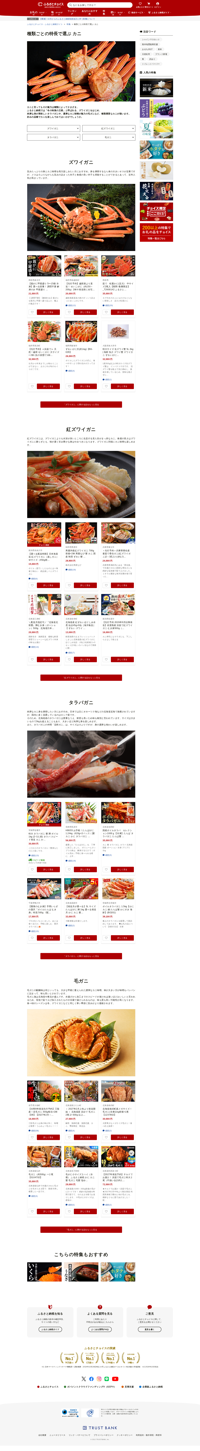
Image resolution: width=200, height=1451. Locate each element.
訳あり (152, 59)
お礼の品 (37, 13)
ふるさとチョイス (50, 1387)
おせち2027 (147, 49)
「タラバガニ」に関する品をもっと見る (81, 956)
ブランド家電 (161, 54)
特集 (104, 12)
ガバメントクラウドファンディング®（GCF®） (91, 1387)
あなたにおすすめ (90, 12)
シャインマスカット (151, 39)
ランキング (72, 12)
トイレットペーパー (151, 64)
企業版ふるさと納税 (152, 1387)
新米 (160, 49)
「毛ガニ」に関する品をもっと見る (81, 1230)
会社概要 (42, 1435)
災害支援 (129, 1387)
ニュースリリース (57, 1435)
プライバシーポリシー (104, 1435)
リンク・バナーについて (79, 1435)
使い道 (117, 13)
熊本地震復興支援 (150, 44)
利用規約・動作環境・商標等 (149, 1435)
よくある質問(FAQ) (100, 1329)
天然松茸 (146, 54)
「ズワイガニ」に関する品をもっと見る (81, 404)
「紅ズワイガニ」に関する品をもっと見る (81, 678)
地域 (56, 13)
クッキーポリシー (125, 1435)
